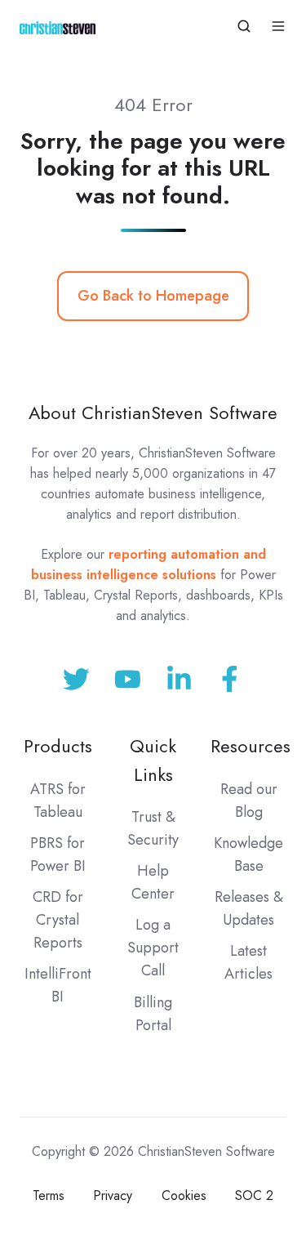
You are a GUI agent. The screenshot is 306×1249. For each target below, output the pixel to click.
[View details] (229, 679)
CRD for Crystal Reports (58, 919)
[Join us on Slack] (127, 679)
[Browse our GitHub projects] (179, 679)
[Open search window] (244, 26)
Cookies (184, 1195)
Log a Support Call (153, 947)
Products (58, 746)
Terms (48, 1195)
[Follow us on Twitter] (76, 679)
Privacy (112, 1195)
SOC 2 (254, 1195)
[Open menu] (278, 26)
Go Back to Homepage (153, 295)
